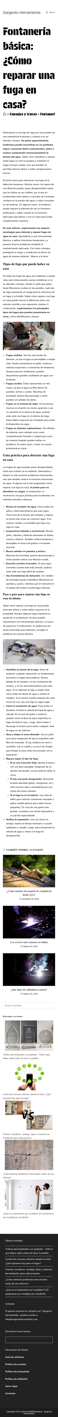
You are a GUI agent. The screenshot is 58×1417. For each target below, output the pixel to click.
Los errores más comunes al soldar (29, 942)
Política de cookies (15, 1364)
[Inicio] (4, 114)
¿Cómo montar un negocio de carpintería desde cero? (29, 892)
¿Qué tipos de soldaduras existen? (29, 989)
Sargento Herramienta (21, 12)
